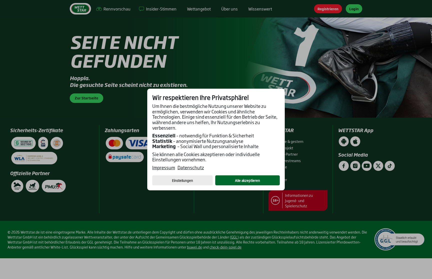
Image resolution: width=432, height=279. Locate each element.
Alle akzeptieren (247, 180)
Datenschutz (191, 167)
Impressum (163, 167)
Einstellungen (182, 180)
